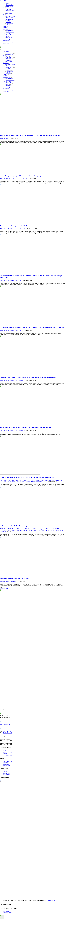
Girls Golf (8, 22)
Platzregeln (6, 764)
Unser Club (25, 179)
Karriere (5, 753)
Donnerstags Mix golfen (22, 530)
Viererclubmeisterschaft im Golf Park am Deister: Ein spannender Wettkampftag (26, 427)
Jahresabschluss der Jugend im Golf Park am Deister (17, 226)
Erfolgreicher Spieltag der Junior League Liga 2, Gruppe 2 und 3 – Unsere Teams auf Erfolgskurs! (32, 327)
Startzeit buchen (7, 33)
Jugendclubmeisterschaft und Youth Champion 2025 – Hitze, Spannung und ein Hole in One (30, 135)
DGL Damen (9, 179)
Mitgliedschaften (10, 16)
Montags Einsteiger (58, 530)
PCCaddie (8, 34)
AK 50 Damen (3, 480)
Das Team (5, 750)
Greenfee (8, 12)
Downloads (6, 762)
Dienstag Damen (11, 481)
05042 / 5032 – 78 (7, 733)
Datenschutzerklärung (8, 912)
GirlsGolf (15, 179)
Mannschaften (9, 19)
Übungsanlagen (10, 10)
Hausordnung (6, 765)
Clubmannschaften (50, 480)
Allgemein (2, 138)
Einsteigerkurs (9, 5)
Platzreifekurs (9, 6)
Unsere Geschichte (8, 752)
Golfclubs (5, 771)
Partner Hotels (6, 773)
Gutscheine (9, 37)
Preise (7, 36)
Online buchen (10, 32)
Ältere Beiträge (4, 588)
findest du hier (51, 900)
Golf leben (5, 15)
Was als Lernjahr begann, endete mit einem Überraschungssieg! (20, 176)
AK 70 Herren (35, 480)
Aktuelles (8, 24)
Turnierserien (9, 23)
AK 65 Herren (27, 480)
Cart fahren (9, 13)
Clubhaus (5, 26)
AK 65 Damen (19, 480)
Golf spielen (6, 7)
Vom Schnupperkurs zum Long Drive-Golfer (14, 578)
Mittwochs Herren (35, 481)
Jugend (8, 20)
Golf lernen (6, 3)
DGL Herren (3, 481)
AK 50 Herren (11, 480)
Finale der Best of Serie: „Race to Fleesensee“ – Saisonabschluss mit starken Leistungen (28, 377)
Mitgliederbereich (7, 761)
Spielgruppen (9, 17)
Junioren (17, 228)
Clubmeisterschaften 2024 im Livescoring (13, 526)
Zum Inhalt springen (7, 0)
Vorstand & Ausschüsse (9, 755)
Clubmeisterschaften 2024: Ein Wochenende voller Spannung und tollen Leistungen (27, 477)
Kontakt (5, 27)
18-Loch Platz (9, 9)
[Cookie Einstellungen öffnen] (12, 930)
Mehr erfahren (9, 30)
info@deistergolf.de (5, 724)
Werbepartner (6, 774)
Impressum (6, 911)
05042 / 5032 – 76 (6, 731)
